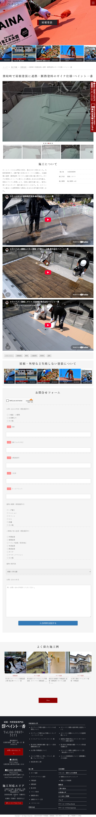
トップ (5, 67)
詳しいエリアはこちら (13, 803)
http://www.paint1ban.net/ (14, 777)
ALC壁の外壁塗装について (39, 750)
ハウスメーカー (35, 803)
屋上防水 (33, 788)
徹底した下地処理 (66, 780)
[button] (2, 54)
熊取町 (42, 355)
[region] (48, 120)
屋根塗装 (19, 355)
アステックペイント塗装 (38, 776)
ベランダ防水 (35, 791)
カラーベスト (9, 355)
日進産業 (34, 355)
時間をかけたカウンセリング (69, 776)
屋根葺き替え (35, 795)
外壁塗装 (33, 780)
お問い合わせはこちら (13, 752)
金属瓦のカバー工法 (37, 799)
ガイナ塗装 (34, 773)
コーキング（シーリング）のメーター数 (42, 739)
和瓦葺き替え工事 (36, 762)
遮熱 (49, 355)
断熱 (26, 355)
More (48, 700)
